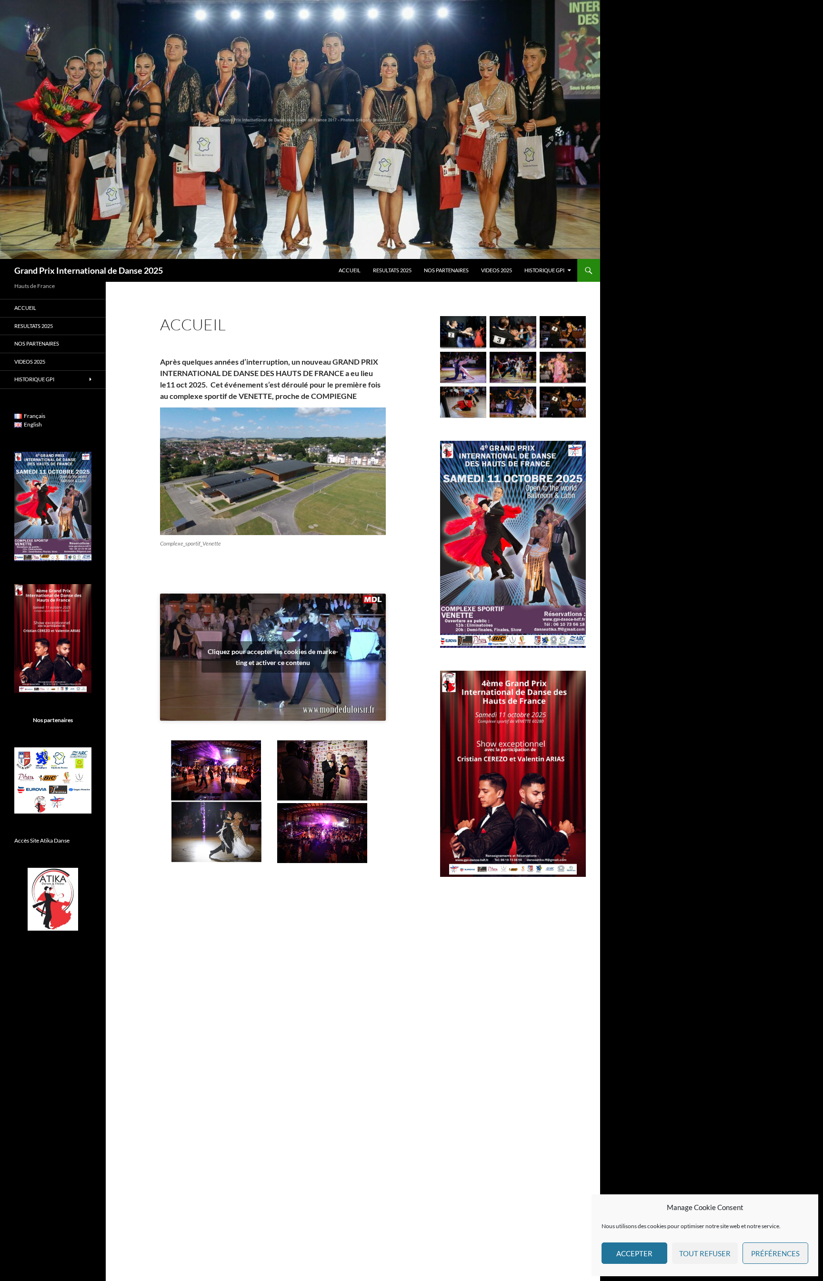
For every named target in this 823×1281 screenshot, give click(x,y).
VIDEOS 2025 (496, 270)
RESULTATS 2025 (392, 270)
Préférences (775, 1253)
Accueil (350, 270)
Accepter (634, 1253)
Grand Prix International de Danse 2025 (88, 270)
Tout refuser (705, 1253)
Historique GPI (544, 270)
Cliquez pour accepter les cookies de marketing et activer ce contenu (273, 656)
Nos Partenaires (446, 270)
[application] (273, 801)
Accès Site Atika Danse (42, 840)
